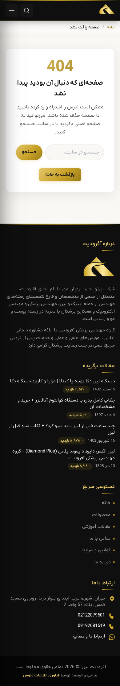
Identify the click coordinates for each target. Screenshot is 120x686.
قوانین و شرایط (96, 550)
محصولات (101, 515)
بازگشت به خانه (60, 175)
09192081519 (91, 626)
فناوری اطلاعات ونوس (41, 675)
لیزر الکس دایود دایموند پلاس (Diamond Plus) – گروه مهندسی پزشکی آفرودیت (63, 454)
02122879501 (91, 615)
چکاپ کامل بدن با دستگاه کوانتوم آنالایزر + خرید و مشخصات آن (66, 404)
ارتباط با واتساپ (89, 636)
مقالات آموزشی (96, 527)
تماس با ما (99, 538)
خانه (111, 27)
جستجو (29, 152)
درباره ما (102, 562)
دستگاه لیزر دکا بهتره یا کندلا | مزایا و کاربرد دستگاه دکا (62, 381)
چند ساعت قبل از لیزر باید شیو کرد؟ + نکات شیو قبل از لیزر (62, 429)
